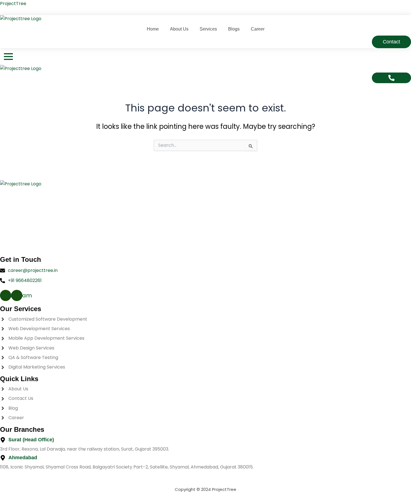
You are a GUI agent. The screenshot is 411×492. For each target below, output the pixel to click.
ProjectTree (13, 3)
